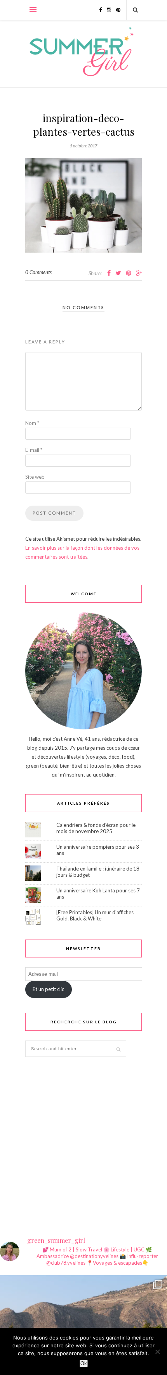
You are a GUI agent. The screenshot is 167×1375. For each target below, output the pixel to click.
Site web (35, 477)
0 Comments (38, 272)
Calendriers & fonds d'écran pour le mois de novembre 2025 (96, 828)
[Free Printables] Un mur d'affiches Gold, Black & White (95, 915)
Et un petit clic (48, 989)
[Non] (157, 1352)
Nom (32, 423)
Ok (83, 1363)
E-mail (33, 450)
